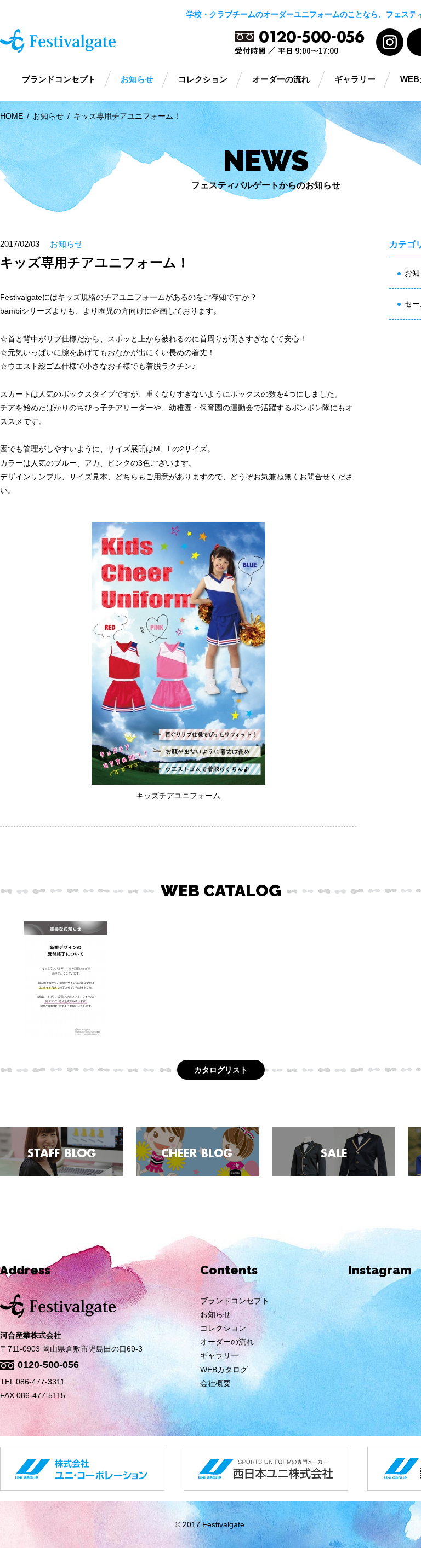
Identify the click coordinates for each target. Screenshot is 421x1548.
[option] (65, 980)
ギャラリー (355, 79)
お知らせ (137, 79)
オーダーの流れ (281, 79)
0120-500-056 (48, 1365)
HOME (11, 116)
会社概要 (215, 1383)
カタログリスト (221, 1069)
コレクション (202, 79)
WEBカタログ (224, 1369)
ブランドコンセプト (59, 79)
